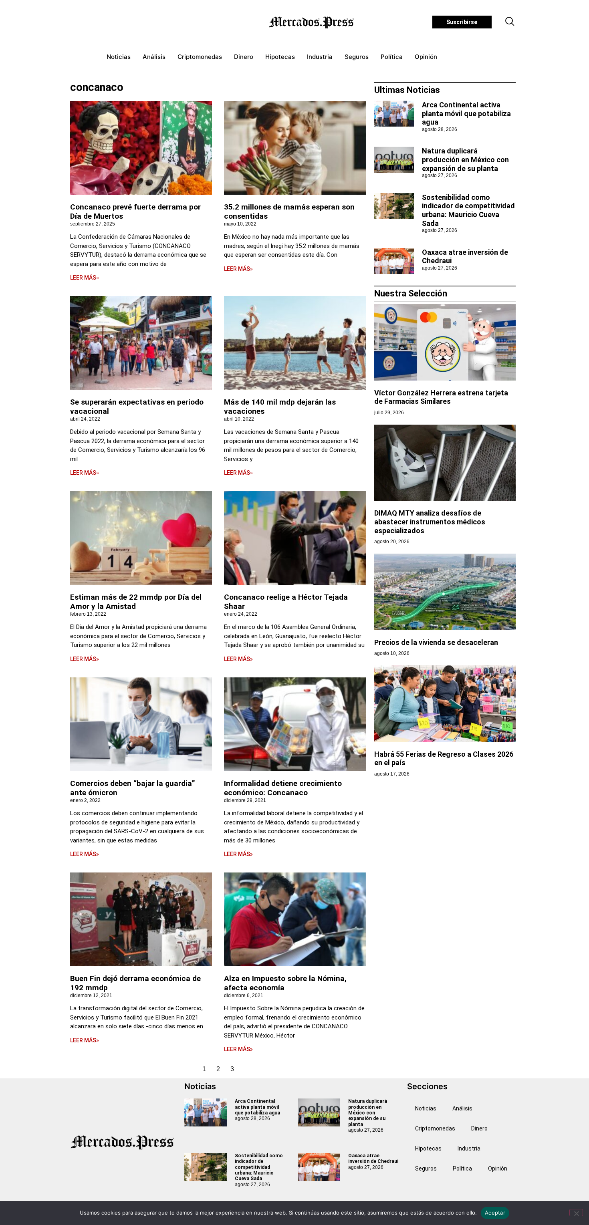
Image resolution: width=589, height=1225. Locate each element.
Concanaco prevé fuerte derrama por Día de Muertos (135, 211)
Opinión (426, 56)
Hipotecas (280, 56)
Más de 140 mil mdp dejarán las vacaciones (280, 406)
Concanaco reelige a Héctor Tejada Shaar (286, 601)
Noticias (119, 56)
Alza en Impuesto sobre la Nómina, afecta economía (285, 983)
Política (392, 56)
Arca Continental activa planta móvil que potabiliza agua (466, 113)
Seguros (357, 56)
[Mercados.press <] (312, 22)
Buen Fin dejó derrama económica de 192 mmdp (135, 983)
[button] (510, 22)
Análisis (154, 56)
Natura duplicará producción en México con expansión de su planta (465, 159)
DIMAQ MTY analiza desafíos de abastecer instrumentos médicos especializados (429, 521)
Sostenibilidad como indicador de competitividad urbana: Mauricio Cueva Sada (468, 210)
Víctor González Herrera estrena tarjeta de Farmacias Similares (441, 397)
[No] (576, 1212)
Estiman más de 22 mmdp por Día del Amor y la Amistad (136, 601)
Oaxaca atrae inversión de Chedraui (373, 1158)
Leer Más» (84, 277)
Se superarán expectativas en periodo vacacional (137, 406)
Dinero (243, 56)
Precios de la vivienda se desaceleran (436, 642)
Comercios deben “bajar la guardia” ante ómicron (132, 788)
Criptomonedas (200, 56)
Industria (320, 56)
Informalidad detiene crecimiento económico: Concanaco (283, 788)
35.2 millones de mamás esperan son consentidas (289, 211)
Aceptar (495, 1212)
